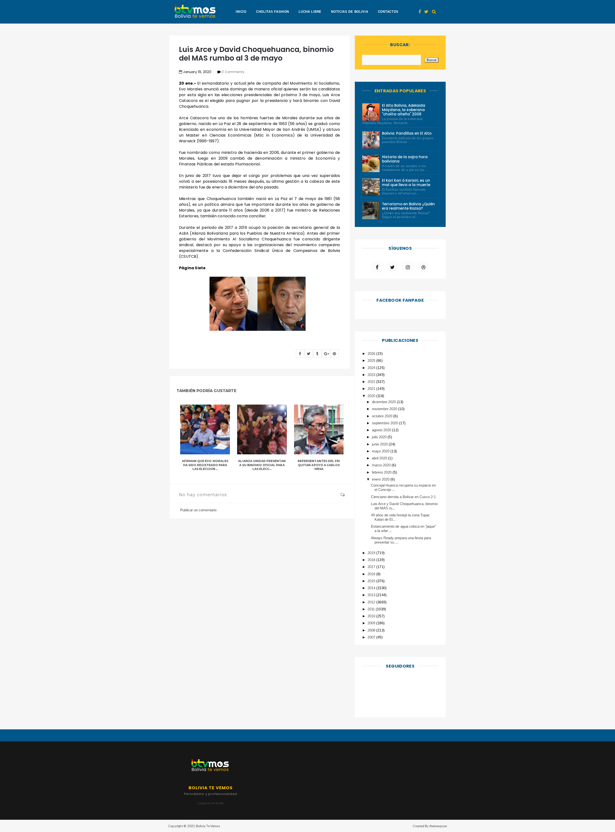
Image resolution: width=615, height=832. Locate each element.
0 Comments (232, 71)
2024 (372, 368)
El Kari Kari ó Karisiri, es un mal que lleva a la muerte (406, 182)
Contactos (388, 11)
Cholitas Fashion (272, 11)
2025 (372, 360)
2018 (372, 560)
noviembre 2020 (385, 409)
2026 (372, 353)
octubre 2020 (382, 416)
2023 (372, 375)
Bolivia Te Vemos (208, 826)
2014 (372, 588)
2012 (372, 602)
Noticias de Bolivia (349, 11)
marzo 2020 (382, 465)
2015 (372, 581)
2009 (372, 623)
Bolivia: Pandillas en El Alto (407, 133)
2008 (372, 630)
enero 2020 (381, 479)
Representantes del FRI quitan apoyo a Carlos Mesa (319, 465)
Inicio (241, 11)
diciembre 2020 (384, 402)
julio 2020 (379, 437)
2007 (372, 637)
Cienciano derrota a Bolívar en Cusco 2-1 (403, 497)
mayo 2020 (381, 451)
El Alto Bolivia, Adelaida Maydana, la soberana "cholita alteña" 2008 (403, 110)
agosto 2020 (382, 430)
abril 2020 (380, 458)
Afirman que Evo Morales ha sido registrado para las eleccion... (205, 465)
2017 (372, 567)
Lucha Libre (310, 11)
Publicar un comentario (198, 510)
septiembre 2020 (385, 423)
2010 (372, 616)
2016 (372, 574)
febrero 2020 (382, 472)
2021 (372, 389)
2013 (372, 595)
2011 (372, 609)
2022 (372, 382)
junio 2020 (380, 444)
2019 (372, 553)
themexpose (438, 826)
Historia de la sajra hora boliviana (405, 159)
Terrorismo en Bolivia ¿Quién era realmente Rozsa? (408, 206)
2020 (372, 396)
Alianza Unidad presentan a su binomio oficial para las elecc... (262, 465)
